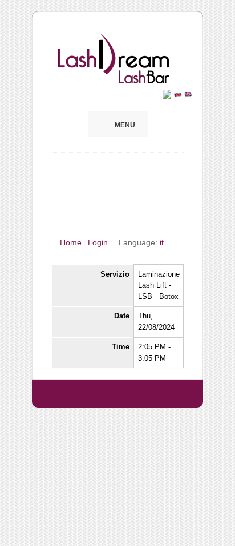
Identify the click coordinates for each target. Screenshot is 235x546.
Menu (125, 125)
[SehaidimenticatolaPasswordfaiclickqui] (107, 207)
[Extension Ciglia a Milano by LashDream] (117, 413)
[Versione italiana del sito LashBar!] (167, 93)
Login (98, 242)
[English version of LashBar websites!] (188, 93)
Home (71, 242)
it (162, 242)
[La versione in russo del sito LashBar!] (177, 93)
